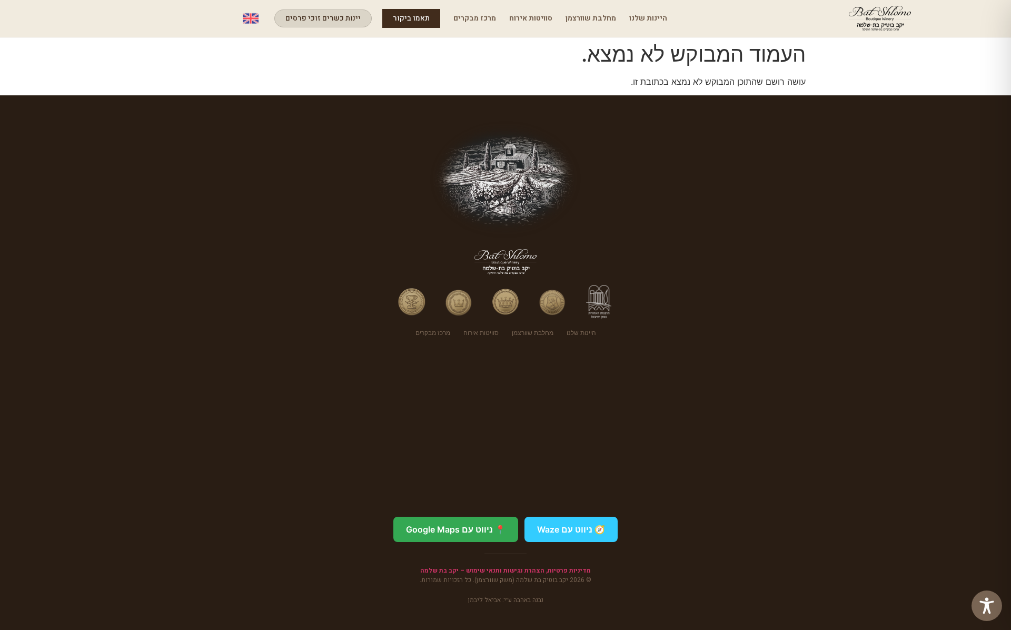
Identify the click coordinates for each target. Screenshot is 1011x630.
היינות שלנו (648, 18)
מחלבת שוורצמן (591, 18)
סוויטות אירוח (530, 18)
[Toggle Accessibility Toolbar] (986, 605)
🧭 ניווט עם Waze (571, 529)
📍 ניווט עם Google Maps (456, 529)
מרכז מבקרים (474, 18)
